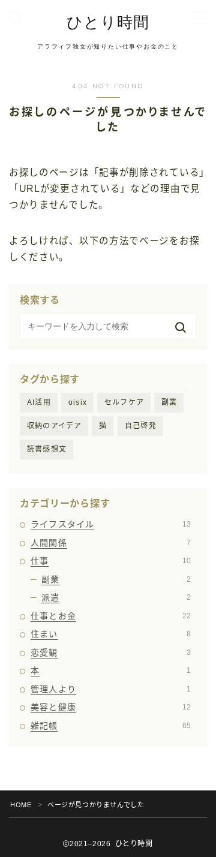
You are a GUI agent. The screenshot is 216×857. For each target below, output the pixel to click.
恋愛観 (111, 652)
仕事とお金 (111, 616)
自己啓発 (141, 426)
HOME (20, 804)
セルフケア (124, 402)
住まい (111, 634)
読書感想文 (47, 449)
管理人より (111, 689)
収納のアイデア (54, 426)
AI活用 (39, 402)
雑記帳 (111, 725)
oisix (77, 402)
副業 (169, 402)
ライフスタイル (111, 524)
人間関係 (111, 543)
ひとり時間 (108, 22)
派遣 (116, 597)
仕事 (111, 561)
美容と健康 (111, 707)
